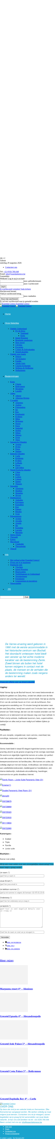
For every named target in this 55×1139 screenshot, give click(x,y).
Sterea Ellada (15, 535)
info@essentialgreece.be (15, 274)
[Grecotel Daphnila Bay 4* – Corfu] (14, 1094)
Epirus (12, 539)
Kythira (18, 461)
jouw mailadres (30, 296)
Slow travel (20, 342)
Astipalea (19, 500)
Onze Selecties (12, 323)
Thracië (13, 549)
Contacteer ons (11, 267)
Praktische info (16, 565)
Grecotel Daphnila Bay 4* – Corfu (18, 1098)
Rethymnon (20, 386)
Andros (18, 405)
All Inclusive (20, 359)
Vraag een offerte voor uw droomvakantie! (17, 681)
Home (8, 313)
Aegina (18, 444)
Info (6, 554)
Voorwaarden (15, 583)
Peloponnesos (15, 516)
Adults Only (20, 363)
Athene (18, 396)
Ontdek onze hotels (18, 354)
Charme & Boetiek (23, 366)
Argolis (18, 523)
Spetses (18, 451)
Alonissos (19, 488)
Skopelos (19, 493)
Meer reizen (7, 960)
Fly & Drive (20, 331)
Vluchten (19, 567)
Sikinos (18, 435)
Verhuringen (20, 370)
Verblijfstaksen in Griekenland (27, 574)
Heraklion (19, 389)
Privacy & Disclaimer (12, 1133)
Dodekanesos (15, 498)
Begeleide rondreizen (23, 340)
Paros (17, 426)
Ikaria (17, 474)
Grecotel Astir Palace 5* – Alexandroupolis (22, 1043)
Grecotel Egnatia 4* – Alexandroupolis (20, 1016)
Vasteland (24, 333)
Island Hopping (21, 338)
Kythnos (18, 417)
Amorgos (19, 403)
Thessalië (14, 537)
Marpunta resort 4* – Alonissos (16, 988)
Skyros (18, 495)
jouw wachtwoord (31, 284)
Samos (18, 481)
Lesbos (18, 477)
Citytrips (18, 345)
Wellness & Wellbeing (24, 368)
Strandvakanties (21, 352)
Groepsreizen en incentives (26, 581)
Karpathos (19, 505)
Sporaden (14, 486)
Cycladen (14, 400)
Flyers (7, 1129)
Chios (17, 472)
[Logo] (8, 306)
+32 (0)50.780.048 (11, 272)
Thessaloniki (20, 546)
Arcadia (18, 521)
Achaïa (18, 518)
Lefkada (18, 463)
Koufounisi (19, 414)
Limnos (18, 479)
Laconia (18, 530)
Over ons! (8, 1126)
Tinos (17, 440)
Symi (17, 514)
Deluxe (18, 356)
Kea (17, 412)
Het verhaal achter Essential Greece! (25, 560)
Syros (17, 437)
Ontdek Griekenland (18, 329)
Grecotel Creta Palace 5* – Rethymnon (20, 1071)
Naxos (18, 423)
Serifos (18, 430)
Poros (17, 449)
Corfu (17, 456)
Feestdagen (19, 579)
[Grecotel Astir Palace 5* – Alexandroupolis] (14, 1039)
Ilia (16, 525)
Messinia (19, 532)
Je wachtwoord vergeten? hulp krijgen (15, 289)
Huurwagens (20, 572)
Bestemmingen (12, 376)
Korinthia (19, 528)
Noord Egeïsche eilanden (20, 470)
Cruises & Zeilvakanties (25, 349)
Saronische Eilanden (18, 442)
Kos (17, 507)
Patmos (18, 509)
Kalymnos (19, 502)
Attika (12, 393)
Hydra (17, 447)
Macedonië (14, 542)
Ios (16, 410)
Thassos (18, 484)
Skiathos (18, 491)
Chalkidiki (19, 544)
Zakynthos (19, 467)
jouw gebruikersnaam (32, 281)
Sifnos (17, 433)
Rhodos (18, 512)
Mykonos (19, 421)
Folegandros (20, 407)
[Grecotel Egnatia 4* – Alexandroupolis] (14, 1011)
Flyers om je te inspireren (20, 562)
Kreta (22, 336)
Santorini (19, 428)
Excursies (19, 347)
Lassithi (18, 391)
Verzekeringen (21, 576)
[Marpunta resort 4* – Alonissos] (14, 984)
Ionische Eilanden (17, 454)
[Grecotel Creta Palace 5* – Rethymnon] (14, 1066)
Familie (18, 361)
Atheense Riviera (22, 398)
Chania (18, 384)
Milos (17, 419)
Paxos (17, 465)
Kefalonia (19, 458)
